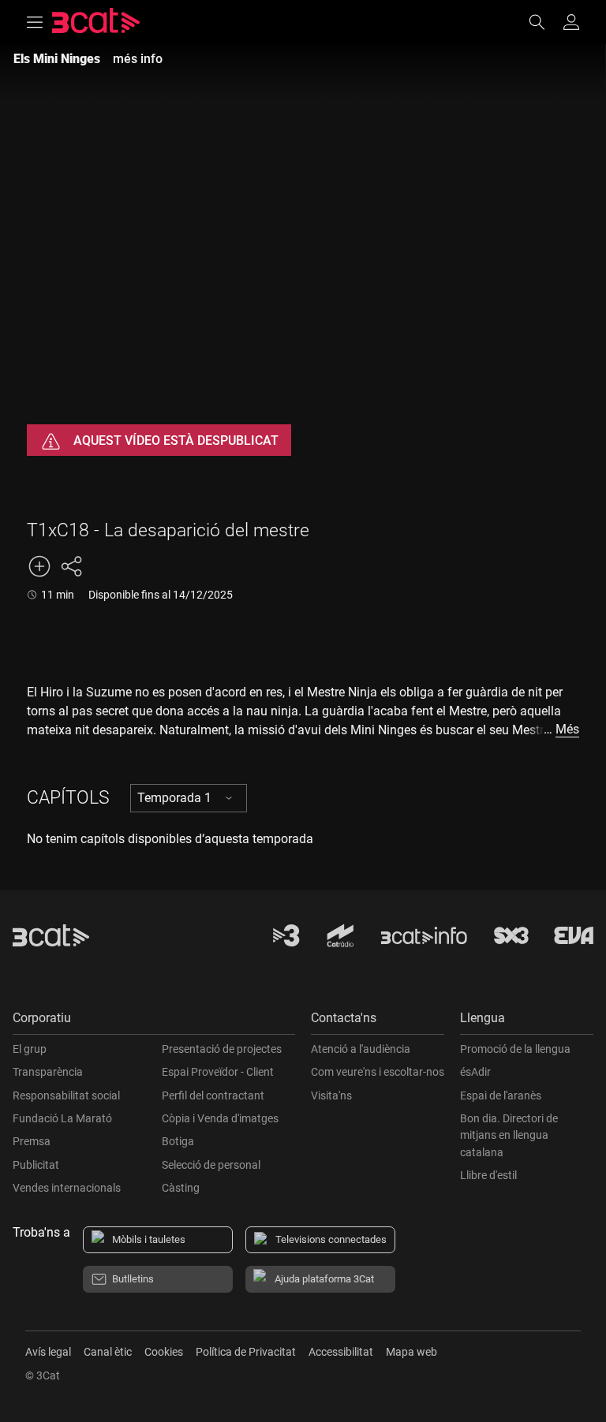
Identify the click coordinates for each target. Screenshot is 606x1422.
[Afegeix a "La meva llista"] (39, 566)
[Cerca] (544, 22)
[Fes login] (571, 22)
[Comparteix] (71, 566)
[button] (154, 1022)
